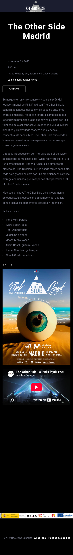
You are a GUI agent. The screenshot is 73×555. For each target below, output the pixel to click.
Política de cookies (59, 538)
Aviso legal (40, 538)
